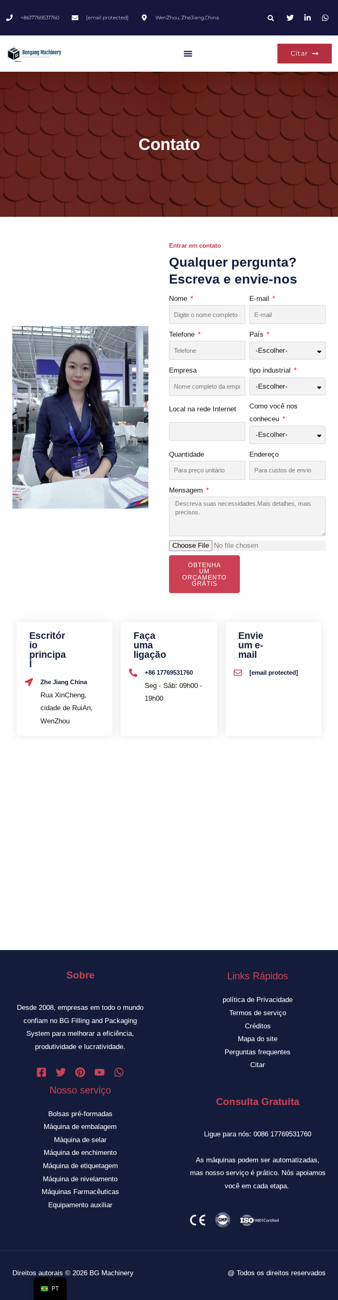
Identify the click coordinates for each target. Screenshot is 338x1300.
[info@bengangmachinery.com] (238, 673)
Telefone (183, 334)
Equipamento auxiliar (80, 1205)
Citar (257, 1065)
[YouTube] (99, 1072)
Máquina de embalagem (80, 1127)
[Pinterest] (80, 1072)
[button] (271, 18)
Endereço (264, 454)
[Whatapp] (119, 1072)
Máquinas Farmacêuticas (80, 1192)
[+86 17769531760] (133, 673)
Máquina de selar (80, 1140)
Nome (179, 299)
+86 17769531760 (169, 672)
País (257, 334)
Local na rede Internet (202, 409)
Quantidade (186, 454)
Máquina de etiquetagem (80, 1166)
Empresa (183, 370)
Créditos (258, 1026)
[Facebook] (41, 1072)
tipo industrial (271, 370)
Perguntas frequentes (258, 1052)
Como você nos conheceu (273, 412)
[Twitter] (61, 1072)
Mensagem (187, 490)
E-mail (260, 299)
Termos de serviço (257, 1013)
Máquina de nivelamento (80, 1179)
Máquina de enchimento (80, 1153)
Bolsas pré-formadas (80, 1114)
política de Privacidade (258, 1000)
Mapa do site (257, 1039)
